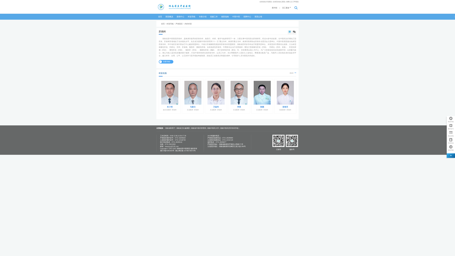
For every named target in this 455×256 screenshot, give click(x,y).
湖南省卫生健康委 (183, 128)
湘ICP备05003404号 (167, 151)
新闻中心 (180, 17)
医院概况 (169, 17)
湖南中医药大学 (213, 128)
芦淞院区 (179, 24)
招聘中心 (247, 17)
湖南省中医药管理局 (198, 128)
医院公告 (258, 17)
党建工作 (214, 17)
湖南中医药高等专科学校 (229, 128)
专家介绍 (203, 17)
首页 (160, 17)
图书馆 (274, 8)
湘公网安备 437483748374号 (185, 151)
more (292, 73)
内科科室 (188, 24)
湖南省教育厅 (170, 128)
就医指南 (225, 17)
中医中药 (236, 17)
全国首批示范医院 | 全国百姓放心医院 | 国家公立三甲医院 (279, 2)
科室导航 (191, 17)
